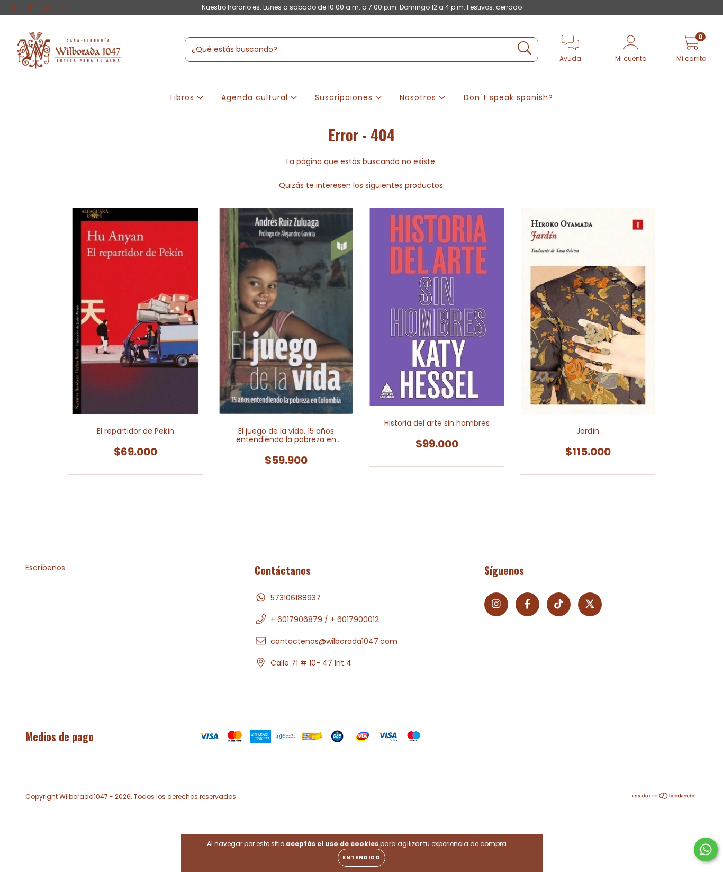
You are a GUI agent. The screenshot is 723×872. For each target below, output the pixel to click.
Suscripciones (345, 97)
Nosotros (419, 97)
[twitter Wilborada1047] (63, 7)
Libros (183, 97)
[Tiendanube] (664, 797)
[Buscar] (524, 48)
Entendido (361, 857)
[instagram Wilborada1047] (16, 7)
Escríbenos (45, 567)
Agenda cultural (256, 97)
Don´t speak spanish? (508, 97)
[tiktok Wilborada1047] (48, 7)
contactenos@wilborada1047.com (333, 641)
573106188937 (295, 597)
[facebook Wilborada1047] (32, 7)
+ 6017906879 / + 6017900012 (324, 619)
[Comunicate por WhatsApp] (706, 849)
